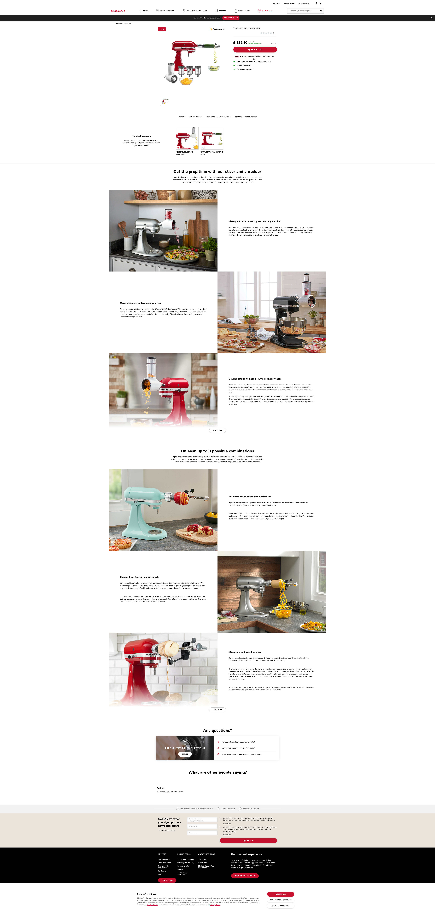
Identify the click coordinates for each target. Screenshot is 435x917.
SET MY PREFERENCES (281, 906)
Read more (217, 430)
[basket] (320, 3)
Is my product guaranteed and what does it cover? (242, 754)
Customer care (289, 3)
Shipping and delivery (185, 863)
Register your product (245, 876)
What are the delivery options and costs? (238, 742)
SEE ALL (185, 754)
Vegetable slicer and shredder (245, 117)
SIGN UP (250, 841)
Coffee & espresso (167, 11)
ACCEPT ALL (281, 894)
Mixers (145, 11)
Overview (182, 117)
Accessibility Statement (182, 873)
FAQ (160, 874)
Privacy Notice (215, 905)
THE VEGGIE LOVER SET (246, 28)
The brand (202, 859)
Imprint (180, 869)
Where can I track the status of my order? (238, 748)
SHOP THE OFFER (231, 18)
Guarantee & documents (163, 867)
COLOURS (222, 11)
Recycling (276, 3)
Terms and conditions (185, 859)
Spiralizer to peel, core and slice (218, 117)
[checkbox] (221, 819)
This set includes (195, 117)
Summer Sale (267, 11)
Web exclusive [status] (218, 29)
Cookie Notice (152, 905)
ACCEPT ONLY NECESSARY (280, 900)
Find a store (167, 880)
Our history (202, 863)
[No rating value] (266, 33)
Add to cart (256, 50)
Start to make (244, 11)
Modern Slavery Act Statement (206, 867)
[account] (316, 3)
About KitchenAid (304, 3)
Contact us (162, 871)
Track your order (164, 863)
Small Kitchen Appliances (196, 11)
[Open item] (178, 147)
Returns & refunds (184, 866)
